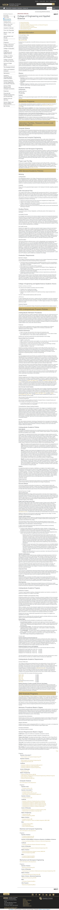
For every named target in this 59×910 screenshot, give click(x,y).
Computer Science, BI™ (27, 791)
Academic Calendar (9, 28)
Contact (24, 899)
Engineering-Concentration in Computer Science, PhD (34, 809)
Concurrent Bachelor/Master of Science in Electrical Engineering (36, 841)
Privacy (9, 907)
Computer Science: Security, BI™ (29, 793)
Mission (16, 907)
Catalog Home (7, 22)
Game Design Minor (26, 825)
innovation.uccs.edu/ (41, 668)
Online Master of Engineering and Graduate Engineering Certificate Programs (38, 775)
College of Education (9, 48)
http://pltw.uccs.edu (33, 167)
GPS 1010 (21, 681)
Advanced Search (7, 20)
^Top (57, 31)
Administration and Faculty (8, 36)
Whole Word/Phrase (8, 18)
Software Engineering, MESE (28, 815)
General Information (24, 22)
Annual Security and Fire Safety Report (10, 908)
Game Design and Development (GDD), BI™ (31, 794)
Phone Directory (26, 904)
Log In (54, 8)
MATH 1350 (30, 380)
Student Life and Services (8, 99)
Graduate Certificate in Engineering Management (31, 765)
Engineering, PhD (25, 771)
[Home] (4, 8)
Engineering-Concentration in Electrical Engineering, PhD (34, 848)
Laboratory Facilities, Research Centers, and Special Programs (34, 25)
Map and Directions (26, 903)
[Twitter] (39, 894)
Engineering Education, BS (27, 761)
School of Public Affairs (8, 64)
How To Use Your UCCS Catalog (8, 24)
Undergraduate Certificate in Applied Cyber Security (33, 802)
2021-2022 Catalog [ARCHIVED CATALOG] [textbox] (42, 11)
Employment (25, 901)
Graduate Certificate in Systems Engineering (31, 767)
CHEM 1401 (45, 380)
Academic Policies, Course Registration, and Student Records (9, 82)
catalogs (11, 909)
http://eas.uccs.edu (23, 40)
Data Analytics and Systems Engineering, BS (31, 760)
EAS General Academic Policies (27, 26)
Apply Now (49, 8)
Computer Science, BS (27, 797)
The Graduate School (9, 67)
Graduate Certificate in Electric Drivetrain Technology (34, 844)
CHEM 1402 (50, 380)
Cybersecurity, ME (26, 814)
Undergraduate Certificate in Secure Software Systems (34, 805)
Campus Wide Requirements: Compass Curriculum (9, 87)
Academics (14, 8)
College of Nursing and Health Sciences (9, 60)
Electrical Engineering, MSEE (28, 852)
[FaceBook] (36, 894)
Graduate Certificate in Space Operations (30, 766)
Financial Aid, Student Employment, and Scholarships (9, 94)
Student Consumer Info (27, 905)
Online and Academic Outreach (9, 70)
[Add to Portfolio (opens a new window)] (54, 14)
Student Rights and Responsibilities (8, 102)
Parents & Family (53, 1)
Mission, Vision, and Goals (9, 33)
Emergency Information (27, 900)
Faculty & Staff (42, 1)
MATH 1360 (35, 380)
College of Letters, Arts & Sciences (8, 56)
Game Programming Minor (28, 826)
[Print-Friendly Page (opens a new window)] (55, 14)
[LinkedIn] (46, 894)
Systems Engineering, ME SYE (27, 778)
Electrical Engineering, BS (28, 837)
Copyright (5, 907)
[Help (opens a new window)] (57, 14)
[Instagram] (43, 894)
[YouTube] (49, 894)
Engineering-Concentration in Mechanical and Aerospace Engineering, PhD (38, 871)
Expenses (6, 91)
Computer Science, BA (27, 788)
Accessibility (12, 907)
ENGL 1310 (21, 679)
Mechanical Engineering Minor (29, 884)
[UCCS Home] (16, 4)
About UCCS (8, 8)
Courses (6, 40)
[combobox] (46, 11)
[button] (53, 4)
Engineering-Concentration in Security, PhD (31, 811)
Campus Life (25, 8)
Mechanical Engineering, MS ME (29, 877)
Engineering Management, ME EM (28, 774)
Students (36, 1)
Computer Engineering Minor (28, 856)
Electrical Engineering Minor (28, 857)
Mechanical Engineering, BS (28, 867)
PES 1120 (21, 678)
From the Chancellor (9, 30)
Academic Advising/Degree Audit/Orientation (8, 77)
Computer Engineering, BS (28, 836)
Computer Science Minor (27, 823)
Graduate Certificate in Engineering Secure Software (33, 801)
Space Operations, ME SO (26, 777)
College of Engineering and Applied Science (8, 52)
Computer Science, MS (27, 819)
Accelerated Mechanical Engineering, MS (31, 874)
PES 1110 (29, 394)
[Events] (32, 894)
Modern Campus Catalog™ (44, 909)
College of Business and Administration (9, 45)
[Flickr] (53, 894)
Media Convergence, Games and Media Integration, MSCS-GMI (35, 820)
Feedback (6, 894)
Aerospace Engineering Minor (28, 881)
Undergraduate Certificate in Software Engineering (33, 806)
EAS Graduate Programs (25, 28)
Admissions (19, 8)
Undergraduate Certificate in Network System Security (34, 803)
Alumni (47, 1)
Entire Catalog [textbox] (6, 15)
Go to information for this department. (28, 782)
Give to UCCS (25, 902)
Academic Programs (24, 23)
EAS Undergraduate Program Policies (28, 27)
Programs (6, 42)
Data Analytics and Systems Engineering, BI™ (31, 757)
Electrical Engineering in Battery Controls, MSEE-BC (33, 851)
